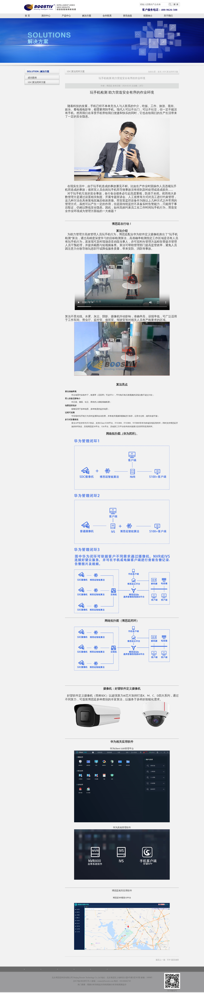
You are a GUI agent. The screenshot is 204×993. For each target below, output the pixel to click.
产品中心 (66, 16)
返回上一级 (160, 960)
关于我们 (168, 16)
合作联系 (107, 16)
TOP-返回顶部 (173, 960)
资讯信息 (127, 16)
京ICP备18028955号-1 (82, 981)
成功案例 (32, 78)
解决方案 (86, 16)
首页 (159, 72)
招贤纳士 (147, 16)
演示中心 (45, 16)
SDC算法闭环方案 (37, 82)
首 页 (27, 16)
